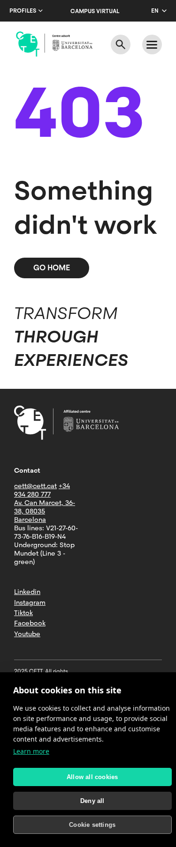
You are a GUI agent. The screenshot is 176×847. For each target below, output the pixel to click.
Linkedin (27, 591)
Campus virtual (94, 11)
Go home (51, 268)
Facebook (30, 623)
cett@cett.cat (35, 486)
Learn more (31, 751)
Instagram (30, 602)
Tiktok (23, 613)
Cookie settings (92, 824)
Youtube (27, 634)
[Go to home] (54, 44)
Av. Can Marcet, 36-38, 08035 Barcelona (44, 511)
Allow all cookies (92, 776)
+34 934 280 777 (42, 490)
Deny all (92, 800)
